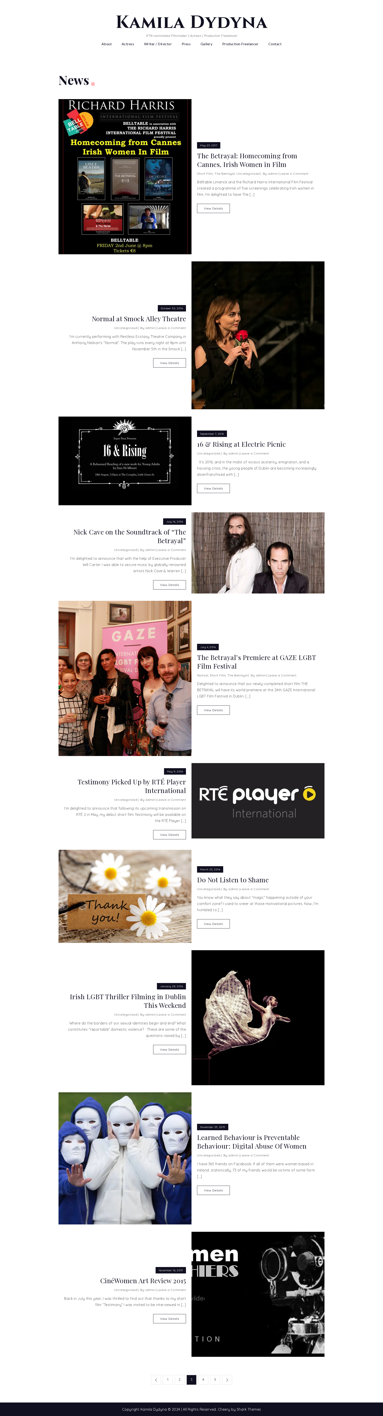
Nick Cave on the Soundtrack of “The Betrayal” (129, 536)
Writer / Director (158, 44)
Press (186, 44)
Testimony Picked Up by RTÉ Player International (132, 786)
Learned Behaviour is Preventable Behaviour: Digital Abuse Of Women (252, 1141)
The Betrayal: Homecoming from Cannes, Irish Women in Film (247, 160)
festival (202, 675)
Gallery (207, 44)
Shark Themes (249, 1409)
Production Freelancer (240, 44)
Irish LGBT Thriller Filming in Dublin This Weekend (128, 1001)
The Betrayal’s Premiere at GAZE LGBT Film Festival (256, 661)
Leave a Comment (294, 174)
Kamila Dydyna (191, 23)
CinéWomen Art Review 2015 (143, 1280)
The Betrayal (225, 174)
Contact (275, 44)
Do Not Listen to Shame (233, 879)
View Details (213, 208)
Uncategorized (248, 174)
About (107, 44)
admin (273, 174)
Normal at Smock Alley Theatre (139, 318)
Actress (128, 44)
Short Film (205, 174)
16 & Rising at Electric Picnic (241, 444)
